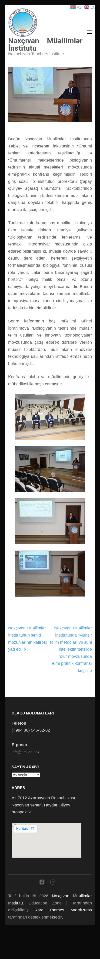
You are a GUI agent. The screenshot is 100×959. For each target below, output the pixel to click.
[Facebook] (42, 883)
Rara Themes (49, 910)
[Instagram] (52, 883)
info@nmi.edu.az (26, 752)
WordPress (81, 910)
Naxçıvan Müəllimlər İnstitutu (45, 44)
